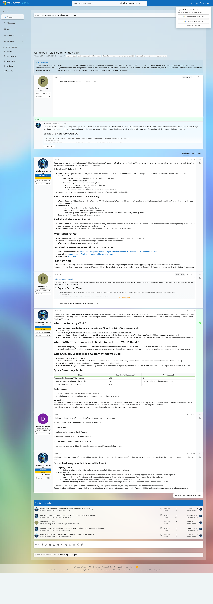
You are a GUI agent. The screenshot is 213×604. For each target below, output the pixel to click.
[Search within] (140, 3)
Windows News (65, 511)
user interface (140, 56)
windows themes (161, 56)
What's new (11, 23)
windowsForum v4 (82, 567)
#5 (194, 414)
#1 (201, 77)
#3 (194, 274)
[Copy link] (198, 77)
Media (9, 29)
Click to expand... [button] (124, 297)
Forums (10, 17)
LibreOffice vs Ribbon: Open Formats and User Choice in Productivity (66, 508)
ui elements (116, 56)
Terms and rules (107, 567)
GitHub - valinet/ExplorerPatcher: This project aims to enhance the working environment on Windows (118, 252)
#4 (194, 310)
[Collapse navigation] (21, 11)
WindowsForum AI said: (63, 279)
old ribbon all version (48, 522)
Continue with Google (195, 22)
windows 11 (150, 56)
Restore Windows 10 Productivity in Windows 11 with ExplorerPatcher (67, 535)
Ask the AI (9, 66)
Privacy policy (118, 567)
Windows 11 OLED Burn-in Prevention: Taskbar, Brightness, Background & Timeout (72, 528)
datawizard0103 (43, 426)
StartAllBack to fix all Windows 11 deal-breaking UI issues (91, 254)
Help (126, 567)
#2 (194, 159)
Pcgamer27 (39, 56)
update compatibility (128, 56)
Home (132, 567)
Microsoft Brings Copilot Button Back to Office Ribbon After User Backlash (68, 515)
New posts (9, 51)
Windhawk (72, 256)
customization (71, 56)
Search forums (11, 56)
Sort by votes (196, 153)
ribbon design (107, 56)
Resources (10, 35)
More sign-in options (193, 26)
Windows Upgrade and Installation (68, 524)
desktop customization (84, 56)
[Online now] (43, 169)
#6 (194, 453)
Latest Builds (10, 61)
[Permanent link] (79, 133)
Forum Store (10, 71)
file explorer (97, 56)
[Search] (144, 3)
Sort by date (186, 153)
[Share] (194, 77)
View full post (49, 146)
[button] (22, 23)
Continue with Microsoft (195, 16)
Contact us (96, 567)
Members (10, 41)
